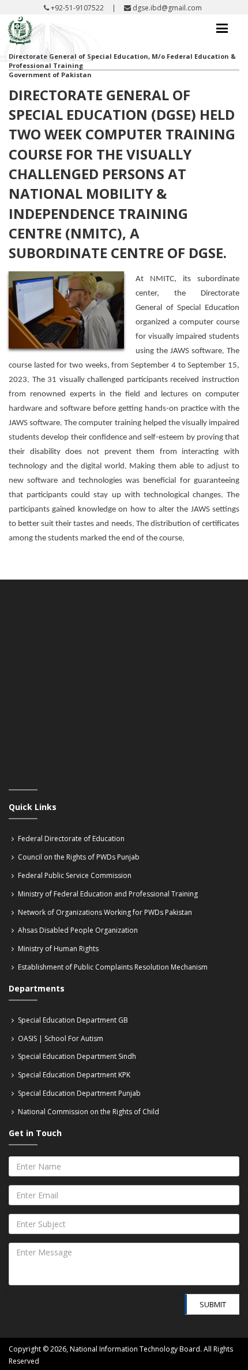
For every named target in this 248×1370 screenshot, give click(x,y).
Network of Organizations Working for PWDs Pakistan (104, 912)
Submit (213, 1304)
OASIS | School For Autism (59, 1038)
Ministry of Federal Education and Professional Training (107, 894)
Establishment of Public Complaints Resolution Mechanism (112, 967)
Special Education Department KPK (73, 1075)
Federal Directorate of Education (70, 838)
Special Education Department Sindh (76, 1056)
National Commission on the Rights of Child (87, 1112)
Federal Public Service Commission (73, 875)
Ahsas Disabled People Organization (77, 930)
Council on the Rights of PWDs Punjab (78, 857)
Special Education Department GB (72, 1020)
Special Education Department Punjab (78, 1093)
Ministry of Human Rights (57, 948)
